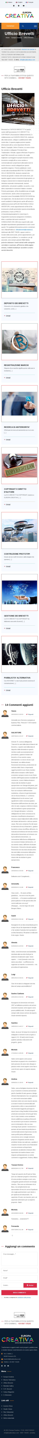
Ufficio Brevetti (28, 37)
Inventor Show (8, 1406)
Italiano (9, 2)
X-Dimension (7, 1395)
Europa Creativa (16, 37)
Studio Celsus (7, 1409)
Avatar (30, 1285)
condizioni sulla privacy (24, 1297)
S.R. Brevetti (7, 1389)
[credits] (32, 1433)
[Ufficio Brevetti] (18, 109)
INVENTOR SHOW (28, 49)
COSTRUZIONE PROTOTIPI (17, 554)
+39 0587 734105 (24, 78)
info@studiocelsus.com (27, 60)
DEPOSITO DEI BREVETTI (16, 303)
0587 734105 (24, 1433)
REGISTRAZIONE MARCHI (16, 365)
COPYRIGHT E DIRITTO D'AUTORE (15, 490)
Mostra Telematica (9, 1380)
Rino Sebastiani (8, 1412)
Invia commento (19, 1292)
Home (8, 37)
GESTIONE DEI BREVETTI (16, 616)
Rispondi (30, 714)
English (19, 2)
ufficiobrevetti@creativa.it (24, 229)
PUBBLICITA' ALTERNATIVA (17, 678)
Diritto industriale (8, 1418)
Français (30, 2)
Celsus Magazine (8, 1392)
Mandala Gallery (8, 1386)
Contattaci (10, 26)
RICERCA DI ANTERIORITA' (17, 427)
